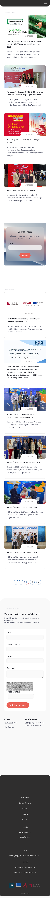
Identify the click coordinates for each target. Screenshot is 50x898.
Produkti (25, 808)
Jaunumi (25, 814)
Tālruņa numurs (14, 644)
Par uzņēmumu (25, 803)
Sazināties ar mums (18, 705)
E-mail (10, 244)
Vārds (9, 632)
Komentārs (11, 668)
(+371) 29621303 (10, 723)
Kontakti (25, 819)
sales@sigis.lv (9, 727)
